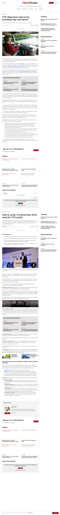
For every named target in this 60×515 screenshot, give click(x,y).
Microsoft (34, 349)
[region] (20, 195)
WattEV (6, 371)
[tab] (5, 193)
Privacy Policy (30, 512)
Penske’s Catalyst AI (9, 370)
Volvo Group (14, 287)
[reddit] (22, 28)
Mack (5, 293)
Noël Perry (22, 63)
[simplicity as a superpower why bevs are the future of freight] (26, 356)
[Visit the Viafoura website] (36, 197)
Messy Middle (16, 274)
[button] (3, 3)
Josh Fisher (4, 226)
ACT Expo (12, 291)
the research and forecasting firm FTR (15, 66)
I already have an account (20, 205)
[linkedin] (18, 28)
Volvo (36, 292)
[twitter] (20, 28)
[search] (4, 3)
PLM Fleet (21, 334)
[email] (23, 28)
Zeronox (25, 341)
